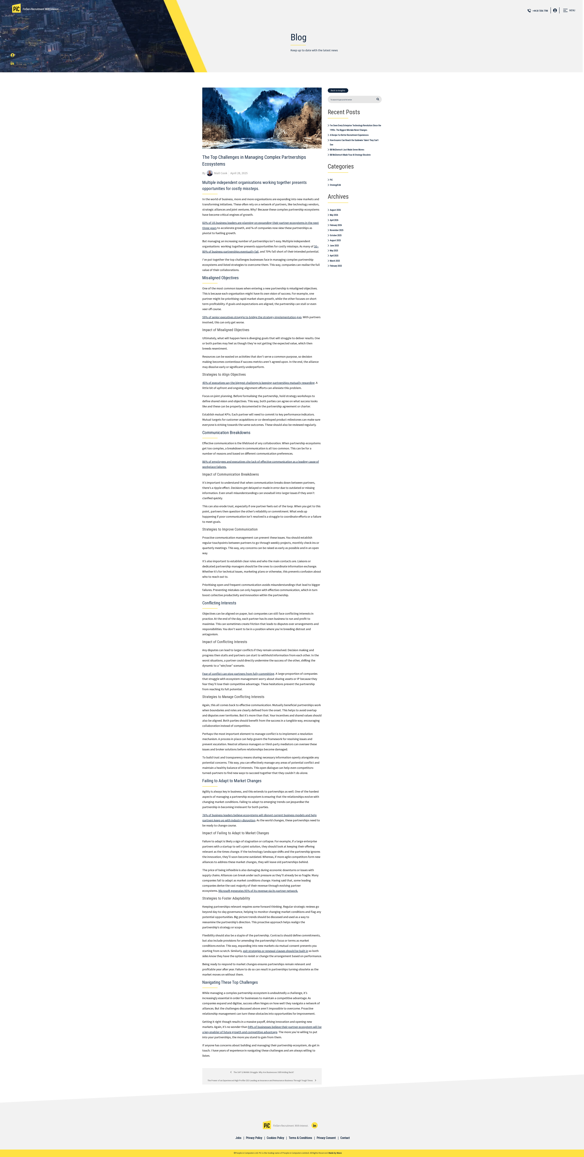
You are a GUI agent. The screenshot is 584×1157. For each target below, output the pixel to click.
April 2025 (334, 255)
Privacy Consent (326, 1138)
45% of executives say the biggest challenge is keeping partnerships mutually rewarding (258, 383)
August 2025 (335, 240)
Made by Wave (335, 1153)
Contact (345, 1138)
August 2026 (335, 210)
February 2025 (336, 266)
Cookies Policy (275, 1138)
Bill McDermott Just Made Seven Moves (347, 149)
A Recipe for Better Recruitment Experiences (349, 135)
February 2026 (336, 225)
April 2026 (334, 220)
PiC (331, 180)
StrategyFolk (335, 185)
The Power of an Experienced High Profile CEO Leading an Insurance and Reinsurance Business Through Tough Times (260, 1080)
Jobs (238, 1138)
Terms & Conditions (300, 1138)
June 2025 (334, 245)
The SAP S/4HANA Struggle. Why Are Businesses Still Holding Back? (263, 1072)
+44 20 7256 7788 (540, 11)
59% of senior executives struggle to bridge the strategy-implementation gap (252, 317)
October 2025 (336, 235)
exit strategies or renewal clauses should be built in (275, 951)
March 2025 (335, 261)
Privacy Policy (254, 1138)
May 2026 (334, 215)
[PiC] (35, 8)
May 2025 (334, 250)
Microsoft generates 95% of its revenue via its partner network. (258, 891)
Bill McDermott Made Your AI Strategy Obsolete (350, 155)
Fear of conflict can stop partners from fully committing (238, 673)
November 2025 (336, 230)
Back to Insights (338, 90)
